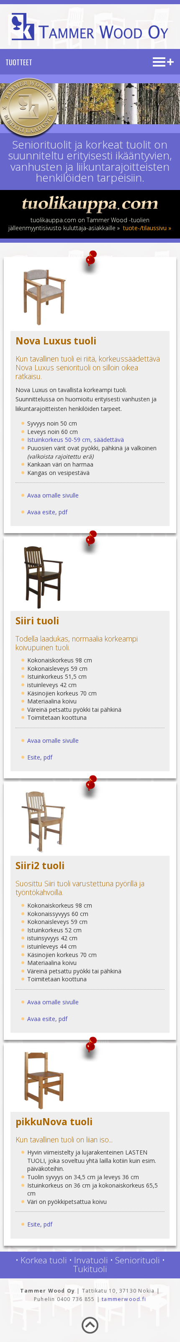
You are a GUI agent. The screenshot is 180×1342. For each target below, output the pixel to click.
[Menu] (163, 64)
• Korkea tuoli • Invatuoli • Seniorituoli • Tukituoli (90, 1264)
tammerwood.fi (124, 1299)
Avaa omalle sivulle (53, 495)
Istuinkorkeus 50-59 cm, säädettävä (75, 440)
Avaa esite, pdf (47, 512)
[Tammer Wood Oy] (90, 38)
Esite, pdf (39, 757)
